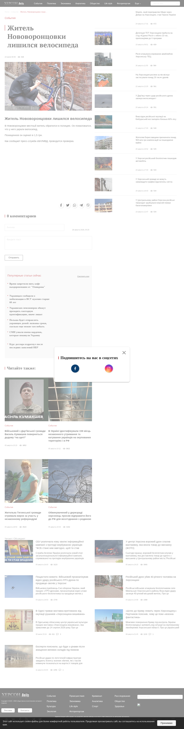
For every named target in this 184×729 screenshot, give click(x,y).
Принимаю (167, 723)
